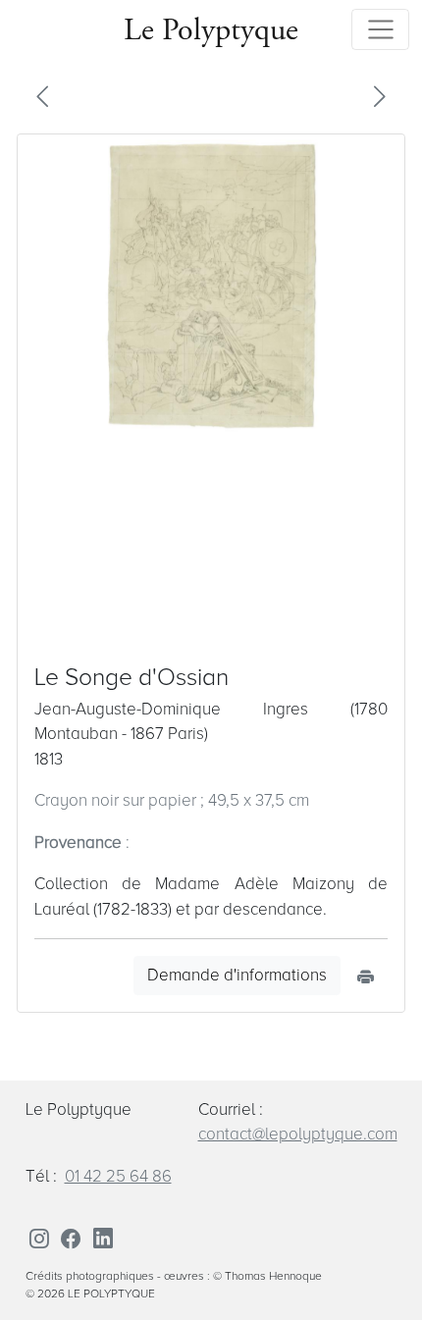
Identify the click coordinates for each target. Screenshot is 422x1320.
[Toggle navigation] (380, 29)
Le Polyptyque (211, 29)
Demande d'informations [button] (237, 975)
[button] (42, 95)
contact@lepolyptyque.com (297, 1134)
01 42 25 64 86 (118, 1176)
